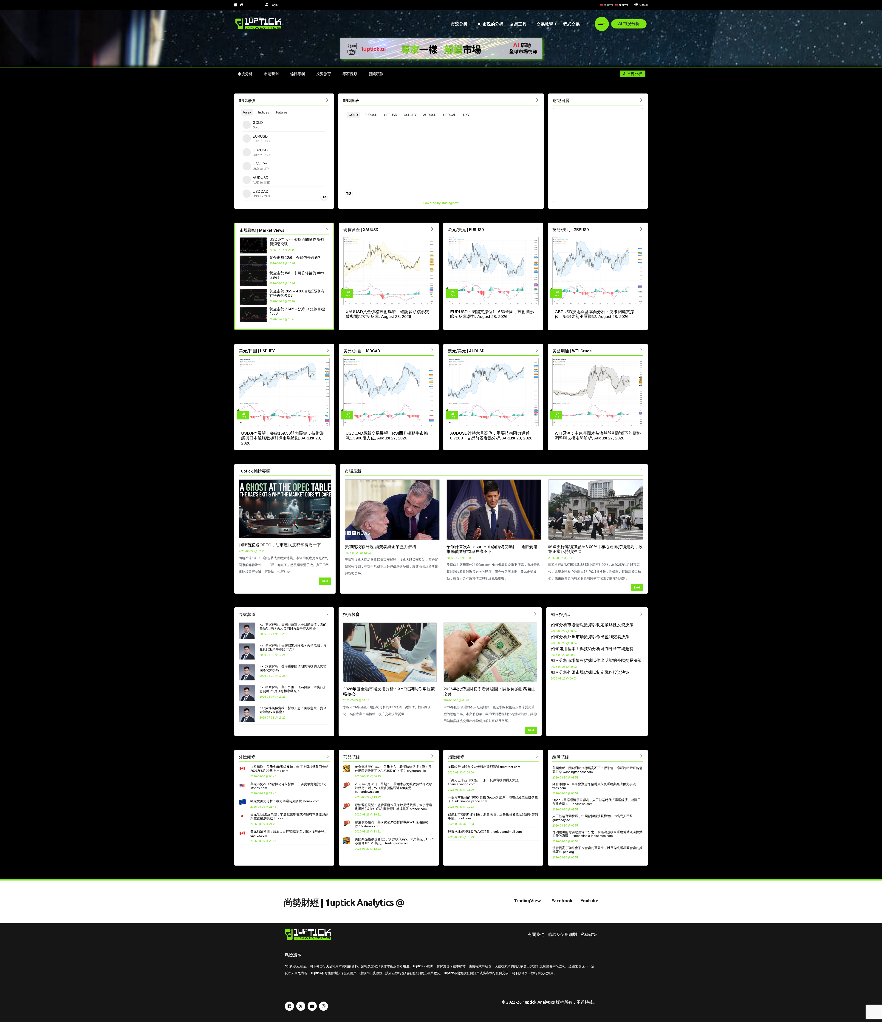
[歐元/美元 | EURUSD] (537, 229)
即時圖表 (351, 100)
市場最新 (353, 471)
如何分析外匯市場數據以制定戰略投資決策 (590, 672)
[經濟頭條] (641, 756)
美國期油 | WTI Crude (572, 350)
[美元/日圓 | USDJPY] (328, 350)
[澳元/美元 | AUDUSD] (537, 350)
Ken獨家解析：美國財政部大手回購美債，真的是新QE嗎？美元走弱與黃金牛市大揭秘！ (293, 626)
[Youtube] (312, 1006)
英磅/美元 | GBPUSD (570, 229)
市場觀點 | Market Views (262, 230)
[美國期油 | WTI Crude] (641, 350)
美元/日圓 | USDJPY (257, 350)
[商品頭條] (432, 756)
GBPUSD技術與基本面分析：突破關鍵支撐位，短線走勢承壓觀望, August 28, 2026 (594, 314)
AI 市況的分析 (490, 24)
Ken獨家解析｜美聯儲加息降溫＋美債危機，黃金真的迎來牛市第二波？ (293, 647)
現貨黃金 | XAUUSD (360, 229)
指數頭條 (456, 756)
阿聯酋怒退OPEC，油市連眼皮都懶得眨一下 (280, 545)
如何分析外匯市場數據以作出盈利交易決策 (590, 636)
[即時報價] (327, 100)
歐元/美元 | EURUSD (466, 229)
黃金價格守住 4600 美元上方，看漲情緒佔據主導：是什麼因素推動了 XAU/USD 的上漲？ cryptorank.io (393, 769)
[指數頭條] (537, 756)
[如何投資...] (641, 613)
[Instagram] (323, 1006)
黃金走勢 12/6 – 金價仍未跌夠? (294, 258)
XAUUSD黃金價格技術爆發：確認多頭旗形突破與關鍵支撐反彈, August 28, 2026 (387, 314)
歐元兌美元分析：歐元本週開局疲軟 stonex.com (284, 801)
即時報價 (247, 100)
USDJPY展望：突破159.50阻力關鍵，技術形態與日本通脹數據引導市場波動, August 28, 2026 (282, 438)
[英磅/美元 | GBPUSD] (641, 229)
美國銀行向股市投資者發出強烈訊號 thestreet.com (484, 767)
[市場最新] (641, 470)
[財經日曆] (641, 100)
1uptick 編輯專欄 (254, 471)
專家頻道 (247, 614)
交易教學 (545, 24)
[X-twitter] (300, 1006)
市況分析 (459, 24)
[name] (258, 23)
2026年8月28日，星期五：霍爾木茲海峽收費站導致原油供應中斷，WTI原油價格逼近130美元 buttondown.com (393, 788)
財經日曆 (561, 100)
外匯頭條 (247, 756)
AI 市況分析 (629, 23)
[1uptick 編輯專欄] (329, 470)
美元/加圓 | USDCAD (361, 350)
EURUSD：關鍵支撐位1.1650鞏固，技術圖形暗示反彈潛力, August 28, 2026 (492, 314)
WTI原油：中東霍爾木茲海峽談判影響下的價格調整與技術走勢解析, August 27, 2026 (598, 436)
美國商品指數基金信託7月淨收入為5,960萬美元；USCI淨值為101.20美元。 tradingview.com (394, 841)
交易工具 (518, 24)
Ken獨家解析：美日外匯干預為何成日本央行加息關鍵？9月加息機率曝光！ (293, 689)
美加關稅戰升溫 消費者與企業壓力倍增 (380, 546)
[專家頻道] (327, 613)
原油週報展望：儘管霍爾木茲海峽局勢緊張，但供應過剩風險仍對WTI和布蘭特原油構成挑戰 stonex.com (393, 807)
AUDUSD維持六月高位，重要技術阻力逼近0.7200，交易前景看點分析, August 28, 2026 (491, 436)
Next (325, 581)
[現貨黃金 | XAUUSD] (432, 229)
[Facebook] (289, 1006)
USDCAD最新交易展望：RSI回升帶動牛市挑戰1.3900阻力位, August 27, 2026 (387, 436)
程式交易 (571, 24)
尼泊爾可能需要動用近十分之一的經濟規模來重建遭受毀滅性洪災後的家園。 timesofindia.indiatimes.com (597, 834)
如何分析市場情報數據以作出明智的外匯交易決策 (596, 660)
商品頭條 (351, 756)
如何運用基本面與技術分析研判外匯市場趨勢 (592, 648)
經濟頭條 (560, 756)
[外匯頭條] (328, 756)
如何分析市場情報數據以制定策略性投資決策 (592, 625)
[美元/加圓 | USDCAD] (432, 350)
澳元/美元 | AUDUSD (466, 350)
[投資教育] (535, 613)
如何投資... (560, 614)
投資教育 (351, 614)
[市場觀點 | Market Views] (327, 229)
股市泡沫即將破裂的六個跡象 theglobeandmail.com (485, 831)
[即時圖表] (537, 100)
